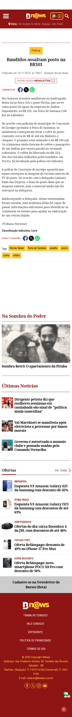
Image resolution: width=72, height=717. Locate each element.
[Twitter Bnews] (33, 685)
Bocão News (17, 248)
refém (16, 255)
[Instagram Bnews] (39, 685)
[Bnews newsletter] (36, 80)
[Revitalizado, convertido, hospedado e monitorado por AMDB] (67, 694)
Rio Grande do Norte (29, 24)
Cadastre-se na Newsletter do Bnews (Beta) (36, 585)
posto (64, 248)
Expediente (35, 632)
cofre (6, 255)
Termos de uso (36, 648)
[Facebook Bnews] (27, 685)
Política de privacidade (35, 640)
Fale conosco (35, 623)
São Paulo (57, 24)
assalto (53, 248)
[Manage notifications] (64, 709)
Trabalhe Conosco (35, 615)
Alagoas (46, 24)
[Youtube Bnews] (45, 685)
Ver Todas (61, 470)
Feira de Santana (37, 248)
